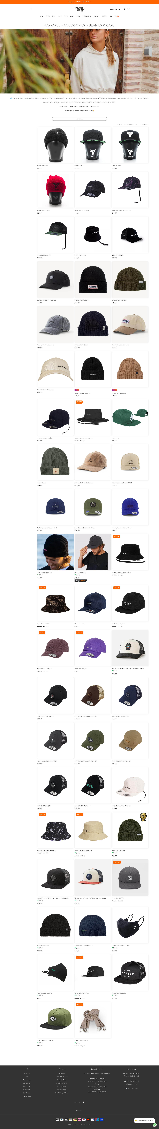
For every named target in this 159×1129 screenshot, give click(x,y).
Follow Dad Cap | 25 (80, 572)
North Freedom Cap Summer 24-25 (47, 527)
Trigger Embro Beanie (43, 210)
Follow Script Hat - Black (82, 993)
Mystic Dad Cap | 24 (80, 668)
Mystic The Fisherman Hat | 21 (83, 438)
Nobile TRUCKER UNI (118, 255)
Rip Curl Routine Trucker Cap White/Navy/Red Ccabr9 (90, 898)
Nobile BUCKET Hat (80, 255)
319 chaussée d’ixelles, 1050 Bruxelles (97, 1073)
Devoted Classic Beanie (81, 345)
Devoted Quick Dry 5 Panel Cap (46, 300)
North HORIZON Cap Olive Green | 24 (86, 761)
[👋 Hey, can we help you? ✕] (156, 1126)
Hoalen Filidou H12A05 (81, 1040)
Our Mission (27, 1080)
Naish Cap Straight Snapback (45, 389)
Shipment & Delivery (61, 1076)
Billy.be (74, 1124)
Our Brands (26, 1083)
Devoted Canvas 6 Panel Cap (120, 345)
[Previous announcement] (7, 2)
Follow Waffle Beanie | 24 (44, 572)
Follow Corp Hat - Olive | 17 (45, 1040)
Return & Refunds (61, 1083)
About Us (27, 1073)
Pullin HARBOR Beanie (118, 850)
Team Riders (26, 1086)
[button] (31, 9)
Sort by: (119, 124)
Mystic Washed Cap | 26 (82, 210)
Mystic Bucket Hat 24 (43, 624)
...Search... (79, 119)
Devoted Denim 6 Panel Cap (45, 345)
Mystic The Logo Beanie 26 (82, 393)
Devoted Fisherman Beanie (119, 300)
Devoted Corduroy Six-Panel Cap (84, 483)
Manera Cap (115, 438)
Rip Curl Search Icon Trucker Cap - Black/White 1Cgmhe (128, 668)
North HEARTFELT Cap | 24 (45, 716)
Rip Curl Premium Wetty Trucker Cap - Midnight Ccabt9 (53, 898)
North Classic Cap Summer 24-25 (121, 527)
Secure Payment (61, 1089)
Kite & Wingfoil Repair (62, 1093)
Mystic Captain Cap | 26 (44, 255)
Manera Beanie (41, 483)
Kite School (26, 1093)
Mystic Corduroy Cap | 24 (44, 668)
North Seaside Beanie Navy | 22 (84, 945)
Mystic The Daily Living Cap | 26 (121, 210)
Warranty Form (61, 1080)
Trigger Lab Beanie (42, 165)
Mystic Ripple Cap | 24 (118, 624)
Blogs (26, 1076)
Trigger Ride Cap (117, 165)
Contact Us (61, 1073)
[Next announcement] (152, 2)
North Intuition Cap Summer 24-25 (122, 483)
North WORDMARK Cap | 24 (83, 806)
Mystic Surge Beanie (43, 945)
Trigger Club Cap (79, 165)
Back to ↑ (79, 1110)
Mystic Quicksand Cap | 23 (45, 438)
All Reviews (26, 1089)
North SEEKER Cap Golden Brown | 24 (86, 716)
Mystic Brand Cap (80, 624)
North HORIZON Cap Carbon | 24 (47, 761)
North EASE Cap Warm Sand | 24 (121, 761)
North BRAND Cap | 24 (44, 806)
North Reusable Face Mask (44, 993)
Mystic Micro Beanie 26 (119, 393)
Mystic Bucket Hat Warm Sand (83, 850)
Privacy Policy (61, 1086)
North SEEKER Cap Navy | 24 (120, 716)
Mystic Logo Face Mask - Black (120, 945)
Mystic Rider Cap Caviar (119, 993)
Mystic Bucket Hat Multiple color (46, 850)
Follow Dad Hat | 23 (117, 898)
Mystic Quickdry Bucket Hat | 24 (121, 572)
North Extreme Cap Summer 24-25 (85, 527)
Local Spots (27, 1096)
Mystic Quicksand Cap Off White (121, 806)
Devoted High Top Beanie (82, 300)
